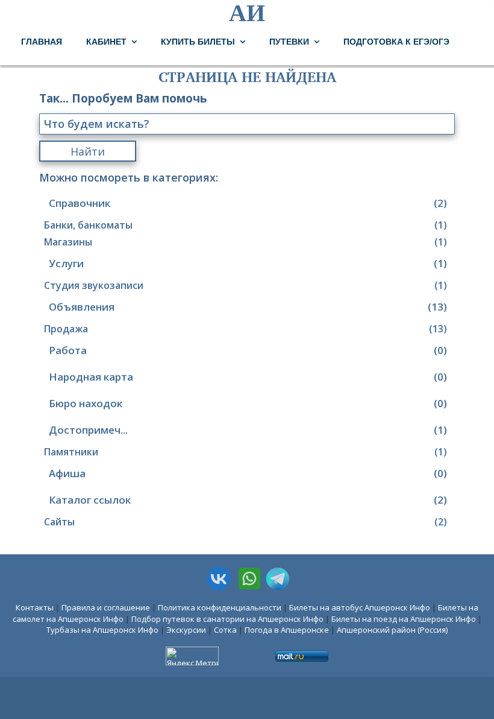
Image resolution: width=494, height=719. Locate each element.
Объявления (248, 307)
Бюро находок (248, 403)
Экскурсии (186, 629)
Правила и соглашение (105, 607)
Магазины (245, 242)
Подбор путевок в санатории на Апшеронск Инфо (227, 618)
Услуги (248, 263)
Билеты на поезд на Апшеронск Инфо (403, 618)
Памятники (245, 451)
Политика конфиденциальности (219, 607)
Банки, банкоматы (245, 225)
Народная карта (248, 377)
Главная (41, 41)
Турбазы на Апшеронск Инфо (102, 629)
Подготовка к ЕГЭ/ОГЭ (396, 41)
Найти (87, 151)
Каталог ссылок (248, 500)
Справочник (248, 203)
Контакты (35, 607)
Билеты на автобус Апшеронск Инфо (359, 607)
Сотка (225, 629)
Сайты (245, 521)
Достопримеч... (248, 430)
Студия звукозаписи (245, 285)
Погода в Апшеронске (287, 629)
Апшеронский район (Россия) (392, 629)
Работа (248, 350)
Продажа (245, 328)
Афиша (248, 473)
